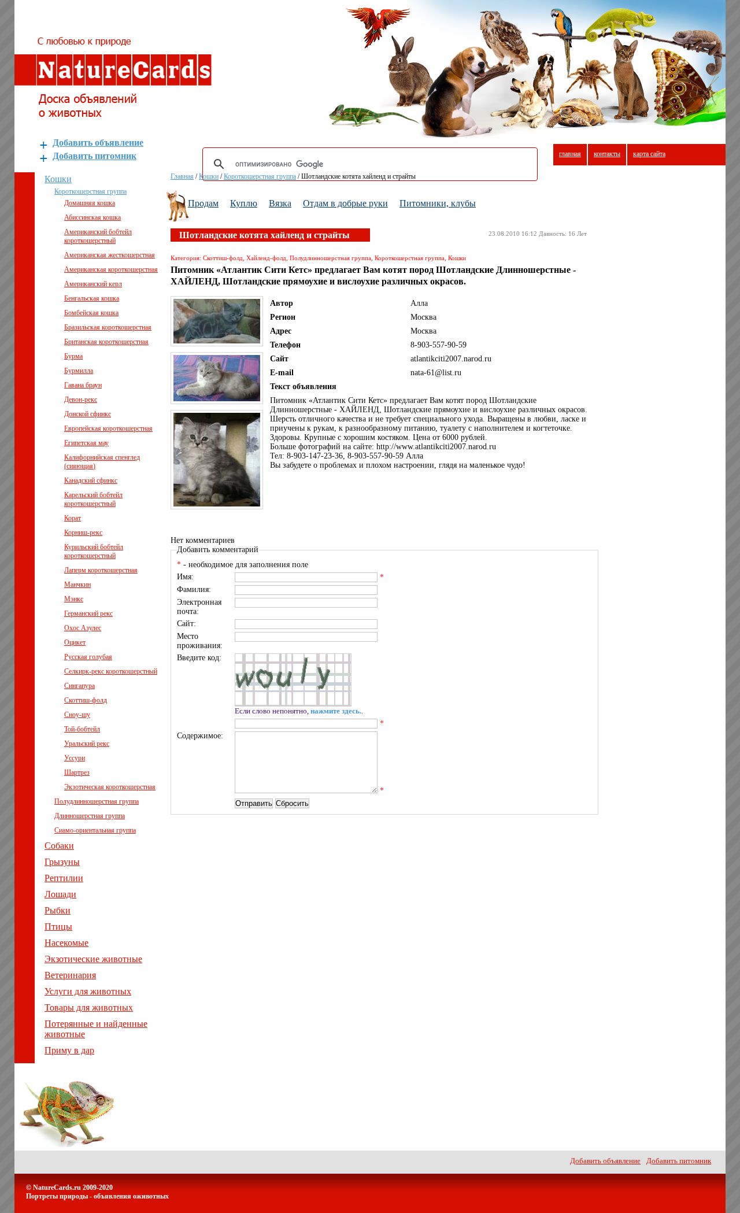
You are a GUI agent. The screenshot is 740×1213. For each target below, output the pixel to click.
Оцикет (75, 642)
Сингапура (79, 686)
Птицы (58, 926)
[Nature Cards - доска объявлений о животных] (113, 114)
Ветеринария (70, 975)
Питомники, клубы (437, 203)
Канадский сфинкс (90, 480)
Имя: (185, 576)
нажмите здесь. (335, 711)
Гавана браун (83, 385)
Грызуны (62, 862)
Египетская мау (86, 443)
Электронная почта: (199, 607)
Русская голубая (88, 657)
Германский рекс (88, 613)
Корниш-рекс (83, 532)
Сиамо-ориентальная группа (95, 830)
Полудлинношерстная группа (96, 801)
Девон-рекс (80, 399)
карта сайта (649, 154)
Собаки (59, 845)
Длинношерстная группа (89, 816)
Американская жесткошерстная (109, 255)
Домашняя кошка (89, 203)
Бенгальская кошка (91, 298)
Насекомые (66, 943)
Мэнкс (73, 599)
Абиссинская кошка (92, 217)
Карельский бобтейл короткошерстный (93, 499)
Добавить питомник (94, 156)
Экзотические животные (93, 959)
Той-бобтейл (82, 729)
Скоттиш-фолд (85, 700)
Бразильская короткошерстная (107, 327)
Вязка (280, 203)
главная (570, 154)
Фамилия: (194, 589)
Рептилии (64, 878)
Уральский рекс (86, 743)
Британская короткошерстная (106, 342)
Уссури (74, 758)
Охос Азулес (82, 628)
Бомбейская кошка (91, 313)
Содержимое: (200, 735)
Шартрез (77, 772)
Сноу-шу (77, 715)
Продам (203, 203)
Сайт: (186, 623)
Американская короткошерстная (111, 269)
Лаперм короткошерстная (101, 570)
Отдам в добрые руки (345, 203)
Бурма (73, 356)
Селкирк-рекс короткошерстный (110, 671)
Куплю (243, 203)
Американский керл (93, 284)
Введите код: (199, 657)
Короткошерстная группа (90, 191)
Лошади (60, 894)
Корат (72, 518)
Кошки (58, 179)
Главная (182, 176)
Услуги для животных (88, 991)
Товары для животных (89, 1007)
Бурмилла (78, 371)
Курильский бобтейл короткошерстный (93, 551)
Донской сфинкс (87, 414)
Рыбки (58, 910)
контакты (607, 154)
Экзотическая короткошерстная (110, 787)
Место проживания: (200, 641)
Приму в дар (69, 1050)
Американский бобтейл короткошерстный (98, 236)
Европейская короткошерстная (108, 428)
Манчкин (77, 584)
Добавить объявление (98, 142)
